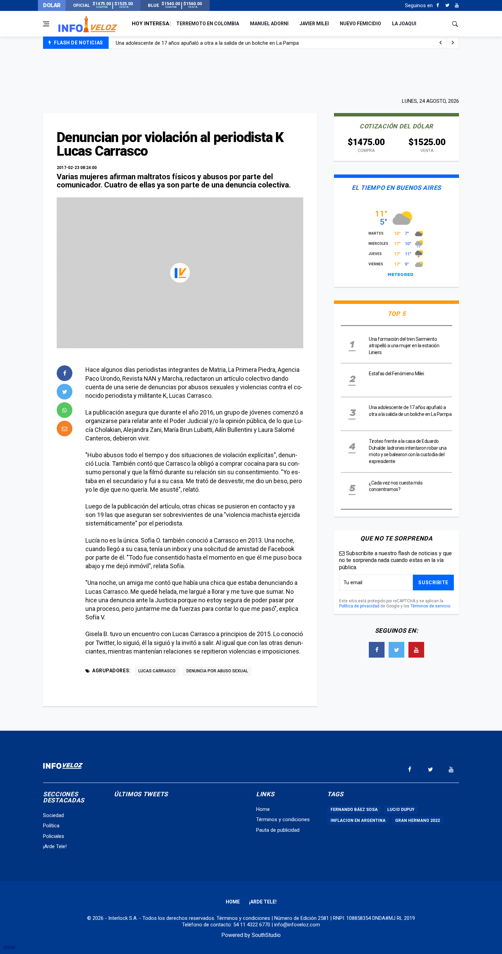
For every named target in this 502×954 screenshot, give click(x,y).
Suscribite (433, 582)
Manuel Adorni (269, 23)
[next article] (440, 43)
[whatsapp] (64, 410)
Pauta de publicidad (277, 830)
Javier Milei (314, 23)
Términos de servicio (430, 606)
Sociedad (53, 815)
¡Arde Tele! (55, 846)
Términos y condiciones (283, 819)
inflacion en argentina (358, 820)
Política (51, 826)
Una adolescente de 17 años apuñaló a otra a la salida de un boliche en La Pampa (207, 43)
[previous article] (453, 43)
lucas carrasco (157, 671)
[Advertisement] (251, 72)
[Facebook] (437, 5)
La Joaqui (404, 23)
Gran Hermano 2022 (417, 820)
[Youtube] (457, 5)
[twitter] (64, 391)
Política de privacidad (359, 606)
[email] (64, 428)
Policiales (53, 836)
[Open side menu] (46, 23)
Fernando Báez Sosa (354, 809)
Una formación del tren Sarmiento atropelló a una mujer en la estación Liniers (404, 345)
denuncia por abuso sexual (217, 671)
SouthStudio (266, 935)
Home (263, 809)
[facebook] (64, 373)
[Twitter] (447, 5)
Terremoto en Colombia (207, 23)
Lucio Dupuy (401, 809)
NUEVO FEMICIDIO (360, 23)
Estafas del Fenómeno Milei (396, 373)
